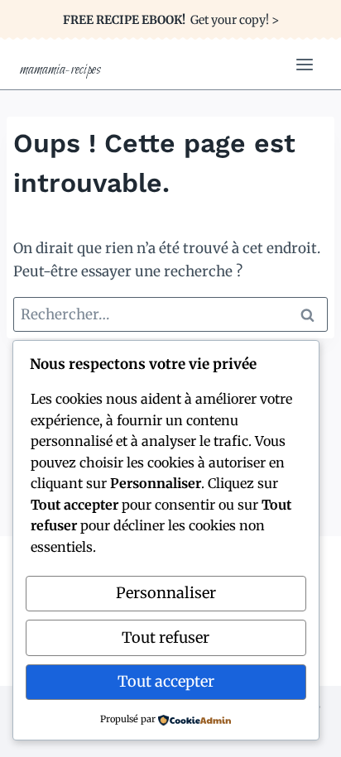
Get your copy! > (171, 19)
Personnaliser (166, 592)
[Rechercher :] (170, 314)
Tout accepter (166, 681)
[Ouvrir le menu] (304, 64)
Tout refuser (165, 637)
